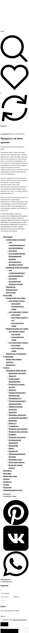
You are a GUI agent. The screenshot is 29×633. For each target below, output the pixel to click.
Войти (4, 624)
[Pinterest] (15, 524)
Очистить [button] (16, 597)
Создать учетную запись (9, 631)
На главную (4, 134)
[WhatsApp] (15, 576)
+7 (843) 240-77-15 (6, 581)
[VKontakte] (15, 550)
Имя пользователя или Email (10, 610)
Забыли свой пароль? (20, 620)
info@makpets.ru (6, 579)
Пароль (3, 616)
